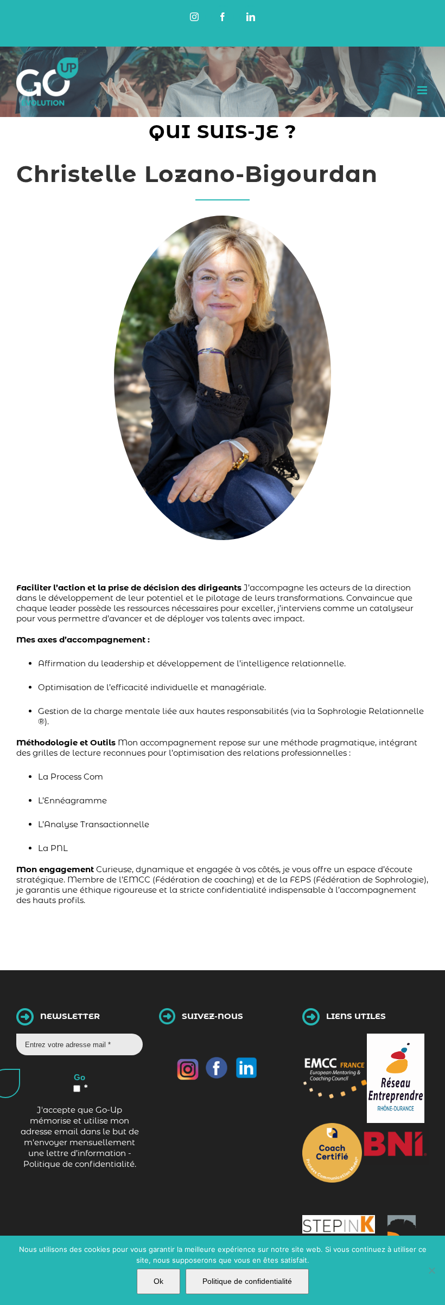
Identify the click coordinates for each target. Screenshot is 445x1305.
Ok (158, 1281)
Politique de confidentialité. (79, 1164)
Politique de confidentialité (247, 1281)
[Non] (431, 1270)
